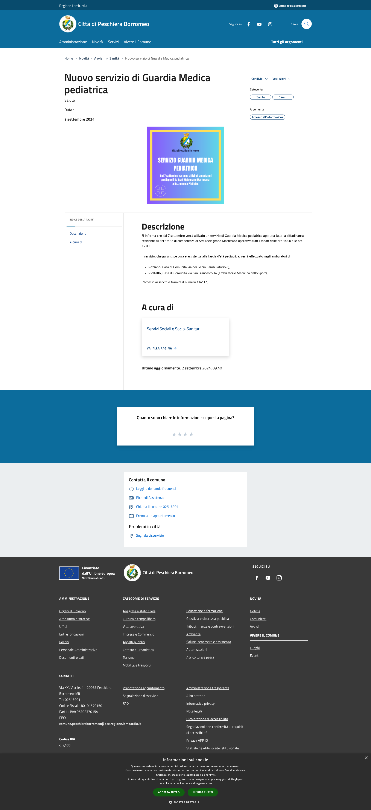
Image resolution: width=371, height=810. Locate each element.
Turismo (128, 657)
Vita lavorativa (133, 626)
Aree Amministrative (74, 618)
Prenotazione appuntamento (143, 688)
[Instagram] (268, 24)
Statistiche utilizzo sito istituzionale (212, 748)
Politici (64, 642)
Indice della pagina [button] (82, 219)
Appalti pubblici (134, 642)
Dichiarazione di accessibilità (207, 718)
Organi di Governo (72, 611)
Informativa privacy (200, 703)
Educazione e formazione (204, 610)
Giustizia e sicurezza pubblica (207, 618)
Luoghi (255, 647)
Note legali (194, 711)
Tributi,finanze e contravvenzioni (210, 626)
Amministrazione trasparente (207, 688)
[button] (185, 802)
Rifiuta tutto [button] (203, 792)
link (210, 783)
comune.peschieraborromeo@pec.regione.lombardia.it (100, 723)
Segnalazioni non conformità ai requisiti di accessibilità (215, 729)
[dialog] (185, 781)
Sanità (114, 58)
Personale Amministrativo (78, 649)
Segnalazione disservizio (140, 695)
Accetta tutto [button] (169, 792)
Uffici (63, 626)
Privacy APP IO (197, 740)
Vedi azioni (279, 78)
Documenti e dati (71, 657)
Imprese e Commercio (138, 634)
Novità (84, 58)
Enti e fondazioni (71, 634)
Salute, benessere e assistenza (208, 641)
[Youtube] (257, 24)
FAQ (126, 703)
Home (68, 58)
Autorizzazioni (196, 649)
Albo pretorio (195, 695)
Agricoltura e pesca (200, 657)
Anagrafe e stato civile (139, 611)
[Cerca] (306, 24)
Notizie (255, 611)
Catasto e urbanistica (138, 649)
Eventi (254, 655)
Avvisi (98, 58)
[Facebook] (247, 24)
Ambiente (193, 634)
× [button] (366, 758)
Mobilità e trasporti (137, 665)
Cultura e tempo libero (139, 618)
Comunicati (258, 618)
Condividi (257, 78)
